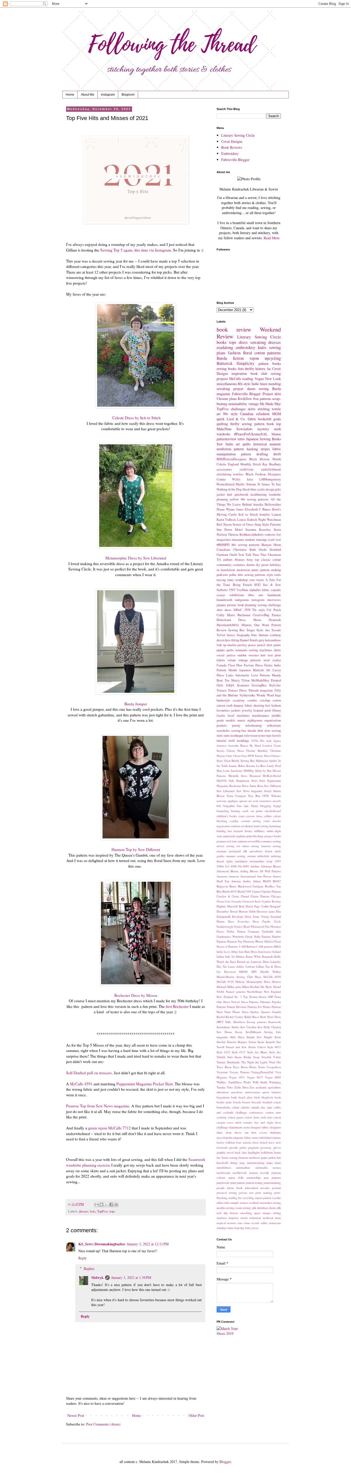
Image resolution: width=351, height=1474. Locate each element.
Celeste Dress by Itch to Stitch (136, 417)
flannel (244, 640)
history (260, 368)
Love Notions (260, 675)
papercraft (229, 836)
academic (261, 1087)
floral (247, 353)
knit (229, 494)
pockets (222, 725)
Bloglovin (128, 94)
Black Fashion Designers (263, 474)
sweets (244, 1218)
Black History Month (265, 459)
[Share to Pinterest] (116, 1204)
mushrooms (223, 1173)
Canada (221, 665)
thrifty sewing (241, 423)
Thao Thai (259, 555)
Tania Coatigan (236, 796)
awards (277, 801)
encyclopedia (224, 1137)
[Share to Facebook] (111, 1204)
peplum (240, 836)
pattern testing (254, 1183)
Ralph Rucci (251, 1017)
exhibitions (236, 595)
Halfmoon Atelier (266, 761)
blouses (240, 559)
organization (272, 720)
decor (220, 640)
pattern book (264, 423)
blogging (265, 806)
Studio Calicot (257, 1047)
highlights (254, 1152)
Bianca (244, 745)
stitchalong (224, 474)
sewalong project (230, 388)
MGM (276, 413)
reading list (235, 1198)
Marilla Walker (270, 972)
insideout (254, 1157)
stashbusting (258, 494)
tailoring (276, 856)
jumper (221, 605)
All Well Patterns (270, 871)
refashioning (253, 725)
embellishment (271, 469)
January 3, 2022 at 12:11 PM (148, 1243)
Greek (249, 936)
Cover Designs (231, 141)
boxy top (253, 559)
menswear (243, 570)
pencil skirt (265, 645)
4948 (234, 866)
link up (221, 645)
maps (269, 1163)
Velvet (221, 635)
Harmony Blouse (253, 941)
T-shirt (277, 1057)
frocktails (222, 1147)
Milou (245, 987)
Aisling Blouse (249, 871)
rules (227, 1203)
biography (243, 635)
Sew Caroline (248, 1027)
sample (234, 1203)
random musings (256, 539)
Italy (227, 956)
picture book (235, 605)
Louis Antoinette (237, 675)
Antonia (236, 881)
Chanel (245, 896)
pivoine (265, 1188)
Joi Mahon (238, 956)
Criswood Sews (251, 901)
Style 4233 (223, 1052)
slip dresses (231, 1213)
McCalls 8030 (272, 977)
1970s (254, 741)
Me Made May (270, 403)
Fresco (220, 931)
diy (258, 565)
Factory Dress (253, 665)
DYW (251, 756)
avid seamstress (262, 801)
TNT (232, 590)
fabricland (266, 1137)
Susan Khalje (243, 1057)
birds (257, 1097)
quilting (222, 423)
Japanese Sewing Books (263, 438)
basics (231, 635)
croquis (221, 1122)
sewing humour (261, 846)
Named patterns (235, 992)
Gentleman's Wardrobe (230, 936)
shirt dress (224, 610)
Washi (247, 1082)
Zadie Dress (241, 1087)
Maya (258, 977)
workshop (241, 580)
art (250, 801)
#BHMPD (223, 545)
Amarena (222, 876)
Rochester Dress (239, 786)
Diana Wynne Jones (230, 509)
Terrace (222, 690)
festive (220, 1142)
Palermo (254, 1002)
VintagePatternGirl (262, 1072)
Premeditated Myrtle (231, 484)
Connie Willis (229, 479)
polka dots (236, 575)
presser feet (246, 1193)
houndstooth (224, 600)
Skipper (242, 1042)
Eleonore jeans (266, 911)
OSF (270, 997)
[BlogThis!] (101, 1204)
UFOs (265, 796)
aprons (243, 801)
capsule (276, 590)
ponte (277, 645)
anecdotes (237, 1092)
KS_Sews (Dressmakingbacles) (101, 1244)
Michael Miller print (229, 987)
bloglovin (267, 1097)
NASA (220, 992)
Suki (230, 1057)
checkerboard (273, 811)
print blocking (255, 836)
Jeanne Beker (237, 766)
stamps (267, 1213)
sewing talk (249, 1208)
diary (220, 1132)
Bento (232, 886)
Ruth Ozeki (258, 549)
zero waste (256, 580)
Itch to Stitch (247, 514)
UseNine (242, 590)
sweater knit (257, 655)
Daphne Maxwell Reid (230, 906)
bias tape (243, 806)
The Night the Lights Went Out (261, 1062)
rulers (220, 1203)
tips (268, 735)
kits (279, 1157)
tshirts (221, 660)
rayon (254, 358)
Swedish (266, 1057)
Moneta (247, 625)
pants (255, 570)
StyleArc (275, 685)
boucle (237, 1102)
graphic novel (225, 1152)
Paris (262, 781)
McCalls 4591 (81, 1083)
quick (221, 418)
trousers (231, 1223)
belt (219, 806)
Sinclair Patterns (226, 1042)
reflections (274, 725)
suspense (233, 1218)
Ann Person (264, 876)
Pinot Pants (224, 1012)
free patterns (262, 398)
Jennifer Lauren (270, 514)
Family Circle (271, 921)
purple (221, 650)
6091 (246, 866)
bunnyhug (223, 811)
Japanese (245, 670)
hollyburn (267, 1152)
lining (233, 1163)
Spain (260, 1042)
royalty (276, 1198)
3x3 (227, 866)
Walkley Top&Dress (229, 1082)
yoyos (254, 1228)
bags (278, 695)
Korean (250, 766)
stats (220, 735)
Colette (221, 464)
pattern (241, 1183)
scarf (271, 539)
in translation (226, 570)
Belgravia (222, 886)
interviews (274, 600)
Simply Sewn (272, 1037)
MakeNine (224, 428)
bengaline (229, 806)
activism (221, 801)
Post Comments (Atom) (103, 1424)
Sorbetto (222, 590)
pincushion (251, 1188)
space (257, 1213)
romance (267, 841)
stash (277, 428)
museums (238, 539)
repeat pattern (263, 1198)
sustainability (237, 403)
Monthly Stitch (250, 464)
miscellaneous (227, 383)
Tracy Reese (224, 1067)
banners (276, 1092)
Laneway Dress (260, 962)
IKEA (277, 946)
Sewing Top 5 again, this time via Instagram (135, 250)
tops (112, 1211)
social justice (226, 655)
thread (220, 861)
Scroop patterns (256, 1022)
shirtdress (262, 1208)
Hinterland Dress (231, 620)
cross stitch (234, 1122)
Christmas (240, 549)
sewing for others (237, 846)
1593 (278, 861)
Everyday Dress (248, 921)
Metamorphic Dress (258, 982)
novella (264, 1173)
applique (233, 801)
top (278, 423)
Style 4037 (274, 1047)
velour (231, 660)
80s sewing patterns (246, 545)
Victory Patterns (239, 1072)
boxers (246, 1102)
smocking (246, 1213)
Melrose (240, 982)
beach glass (245, 1097)
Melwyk (97, 1277)
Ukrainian (274, 555)
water (230, 1228)
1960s (220, 866)
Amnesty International (242, 876)
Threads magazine (260, 690)
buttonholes (223, 1107)
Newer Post (75, 1415)
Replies (89, 1268)
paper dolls (236, 1177)
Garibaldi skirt (271, 931)
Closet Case (240, 756)
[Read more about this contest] (231, 1333)
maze (278, 1163)
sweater (251, 856)
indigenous (242, 600)
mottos (277, 1167)
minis (270, 831)
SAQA (230, 685)
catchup (265, 700)
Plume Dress (240, 1012)
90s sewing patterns (255, 499)
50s (240, 866)
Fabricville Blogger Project (252, 393)
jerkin (272, 1157)
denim (250, 565)
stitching (263, 408)
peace (252, 645)
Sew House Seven (229, 1032)
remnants (241, 650)
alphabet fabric (259, 590)
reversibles (254, 841)
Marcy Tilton (240, 680)
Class (231, 665)
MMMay (249, 771)
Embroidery (230, 153)
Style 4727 (238, 1052)
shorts (272, 1208)
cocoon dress (254, 816)
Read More (272, 237)
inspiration (239, 373)
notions (253, 1173)
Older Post (196, 1415)
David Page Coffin (257, 906)
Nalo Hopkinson (239, 781)
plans (233, 398)
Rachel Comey (234, 1017)
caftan (235, 1107)
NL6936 (222, 781)
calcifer (245, 1107)
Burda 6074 (230, 891)
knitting (221, 831)
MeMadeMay (260, 680)
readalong (225, 347)
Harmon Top (235, 941)
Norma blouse (258, 997)
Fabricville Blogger (235, 159)
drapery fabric (243, 705)
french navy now (270, 1142)
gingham (253, 1147)
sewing (264, 388)
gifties (243, 1147)
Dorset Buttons (239, 911)
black (246, 489)
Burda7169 (244, 891)
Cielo (229, 756)
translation (241, 861)
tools (277, 575)
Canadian (246, 413)
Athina (257, 881)
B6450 (267, 881)
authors (228, 559)
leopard (238, 831)
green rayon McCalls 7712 (109, 1127)
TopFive (102, 1211)
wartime (221, 1228)
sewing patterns (254, 575)
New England (272, 992)
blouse (276, 434)
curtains (247, 1122)
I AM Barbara (247, 946)
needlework (240, 1173)
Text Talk (244, 555)
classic (266, 559)
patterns (274, 353)
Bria (219, 891)
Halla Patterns (262, 936)
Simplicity (245, 363)
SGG (257, 585)
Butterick (225, 363)
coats (241, 816)
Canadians (223, 549)
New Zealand (225, 997)
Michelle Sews (237, 776)
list (278, 534)
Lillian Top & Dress (268, 966)
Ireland (276, 952)
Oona (277, 997)
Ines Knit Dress (248, 952)
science (244, 1203)
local (231, 715)
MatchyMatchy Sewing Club (235, 977)
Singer (250, 630)
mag (242, 1163)
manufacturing (255, 1163)
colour (277, 559)
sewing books (226, 368)
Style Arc (263, 630)
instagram (257, 600)
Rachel (221, 1017)
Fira (267, 926)
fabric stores (251, 1137)
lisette (221, 715)
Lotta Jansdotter (232, 771)
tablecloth (263, 856)
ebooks (276, 821)
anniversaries (252, 1092)
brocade (256, 1102)
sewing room (234, 1208)
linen (263, 383)
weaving (239, 1228)
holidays (275, 565)
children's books (227, 816)
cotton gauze (235, 1117)
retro (241, 438)
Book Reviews (231, 147)
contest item (273, 1112)
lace (230, 831)
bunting (235, 811)
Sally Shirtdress (235, 1022)
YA (219, 559)
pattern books (269, 363)
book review (234, 329)
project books (272, 836)
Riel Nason (224, 524)
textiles (238, 474)
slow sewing (272, 730)
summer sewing (236, 856)
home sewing (230, 1157)
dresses (83, 1211)
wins (247, 1228)
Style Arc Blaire (257, 1052)
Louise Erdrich (247, 519)
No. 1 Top (241, 997)
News (254, 781)
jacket (221, 494)
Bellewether (273, 504)
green (265, 565)
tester (261, 735)
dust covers (259, 1132)
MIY (254, 972)
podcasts (222, 575)
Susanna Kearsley (258, 529)
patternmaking (272, 1183)
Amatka (258, 504)
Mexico (276, 982)
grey (261, 640)
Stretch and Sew (236, 1047)
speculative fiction (261, 851)
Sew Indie (225, 444)
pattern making (270, 570)
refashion (263, 413)
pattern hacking (246, 448)
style (270, 575)
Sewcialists (244, 428)
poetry (236, 725)
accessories (224, 469)
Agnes (277, 741)
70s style (258, 610)
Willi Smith (260, 1082)
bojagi (277, 806)
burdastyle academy (231, 700)
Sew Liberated (226, 791)
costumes (239, 565)
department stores (239, 1127)
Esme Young (261, 916)
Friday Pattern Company (243, 931)
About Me (87, 94)
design (270, 489)
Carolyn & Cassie (228, 896)
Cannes (256, 891)
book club (259, 373)
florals (254, 640)
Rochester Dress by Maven (135, 995)
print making (263, 1193)
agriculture (274, 1087)
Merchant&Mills (228, 625)
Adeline (255, 866)
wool (266, 660)
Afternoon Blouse (227, 871)
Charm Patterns (260, 896)
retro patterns (239, 841)
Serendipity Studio (228, 1027)
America (222, 745)
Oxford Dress (239, 1002)
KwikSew (245, 398)
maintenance (260, 715)
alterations (223, 1092)
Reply (82, 1258)
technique (236, 735)
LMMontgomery (270, 479)
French (247, 585)
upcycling (273, 358)
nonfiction (224, 448)
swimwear (255, 1218)
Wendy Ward (265, 695)
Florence (276, 926)
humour (243, 1157)
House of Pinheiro (227, 946)
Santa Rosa (256, 786)
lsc (269, 368)
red (229, 841)
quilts (230, 650)
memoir (275, 444)
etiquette (238, 1137)
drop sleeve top (237, 1132)
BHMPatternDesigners (231, 459)
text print (274, 655)
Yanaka (221, 1087)
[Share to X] (106, 1204)
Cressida (236, 901)
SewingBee (259, 685)
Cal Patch (274, 610)
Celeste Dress (235, 751)
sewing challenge (269, 605)
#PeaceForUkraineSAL (251, 434)
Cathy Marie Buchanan (233, 615)
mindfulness (224, 1167)
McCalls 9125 (225, 982)
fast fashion (273, 705)
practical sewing (227, 1193)
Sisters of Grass (243, 524)
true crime (244, 1223)
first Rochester (177, 1006)
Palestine (265, 1002)
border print (224, 1102)
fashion (234, 353)
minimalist (261, 1167)
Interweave (264, 952)
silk (245, 851)
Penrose (276, 1007)
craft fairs (266, 1117)
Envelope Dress (241, 916)
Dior (239, 665)
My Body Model (271, 987)
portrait (276, 1188)
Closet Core (223, 901)
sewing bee (238, 730)
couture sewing (251, 821)
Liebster (250, 966)
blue (254, 635)
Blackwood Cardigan (251, 886)
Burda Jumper (135, 703)
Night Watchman (269, 519)
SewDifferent (253, 1032)
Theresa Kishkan (239, 534)
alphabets (257, 534)
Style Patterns (271, 524)
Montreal (255, 776)
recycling (248, 1198)
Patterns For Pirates (259, 1007)
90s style (230, 413)
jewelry (247, 710)
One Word (261, 625)
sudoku (241, 655)
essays (221, 595)
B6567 (277, 881)
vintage (253, 403)
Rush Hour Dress (270, 1017)
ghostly (233, 1147)
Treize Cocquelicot (269, 1067)
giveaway (266, 1147)
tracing (221, 580)
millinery (259, 831)
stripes (265, 448)
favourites (223, 710)
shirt (260, 730)
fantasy (276, 1137)
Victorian (222, 1072)
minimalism (243, 1167)
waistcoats (275, 1223)
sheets (251, 388)
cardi (245, 811)
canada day (258, 1107)
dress (243, 342)
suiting (277, 1213)
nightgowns (254, 720)
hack (238, 1152)
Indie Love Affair (227, 952)
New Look (273, 378)
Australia (233, 745)
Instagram (108, 94)
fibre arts (255, 595)
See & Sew (272, 585)
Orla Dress (223, 1002)
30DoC (237, 610)
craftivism (246, 469)
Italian (220, 956)
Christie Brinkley (257, 751)
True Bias (254, 796)
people (221, 1188)
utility (264, 1223)
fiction (238, 358)
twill (231, 740)
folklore (230, 1142)
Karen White (253, 956)
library (276, 710)
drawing (259, 705)
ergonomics (223, 826)
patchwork (241, 494)
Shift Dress (237, 1037)
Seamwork (274, 1022)
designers (275, 1127)
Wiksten (276, 796)
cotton (259, 353)
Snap (258, 524)
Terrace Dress (237, 690)
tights (229, 861)
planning (250, 605)
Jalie (250, 479)
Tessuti (276, 630)
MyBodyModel (272, 776)
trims (278, 1218)
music (241, 720)
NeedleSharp (254, 992)
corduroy (275, 635)
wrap (269, 861)
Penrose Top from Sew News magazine (97, 1105)
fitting (235, 640)
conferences (256, 1112)
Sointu (252, 1042)
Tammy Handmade (228, 1062)
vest (278, 539)
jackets (236, 710)
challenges (238, 408)
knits (262, 347)
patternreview (226, 438)
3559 (247, 610)
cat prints (257, 811)
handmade (274, 595)
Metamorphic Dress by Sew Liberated (135, 557)
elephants (275, 1132)
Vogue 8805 (273, 1077)
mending (274, 383)
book (278, 1097)
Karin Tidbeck (226, 519)
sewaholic (223, 730)
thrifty (249, 368)
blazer (254, 806)
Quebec (254, 1012)
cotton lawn (252, 1117)
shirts (277, 650)
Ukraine (222, 398)
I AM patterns (264, 946)
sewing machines (260, 650)
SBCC (220, 1022)
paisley (242, 645)
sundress (222, 1218)
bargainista (223, 1097)
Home (70, 94)
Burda (222, 358)
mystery (263, 428)
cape (269, 1107)
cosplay (234, 821)
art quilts (243, 444)
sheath (251, 730)
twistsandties (257, 861)
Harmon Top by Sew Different (136, 849)
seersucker (266, 1203)
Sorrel (267, 791)
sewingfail (235, 851)
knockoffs (222, 1163)
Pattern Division (236, 1007)
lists (93, 1211)
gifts (278, 489)
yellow (234, 499)
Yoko (230, 1087)
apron (265, 1092)
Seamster (243, 685)
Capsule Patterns (271, 891)
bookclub (264, 418)
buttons (263, 635)
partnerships (254, 1177)
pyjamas (221, 841)
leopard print (262, 710)
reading (247, 378)
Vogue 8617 (255, 1077)
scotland (254, 1203)
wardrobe (223, 434)
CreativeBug (261, 615)
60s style (266, 741)
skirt (277, 393)
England (233, 464)
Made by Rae (263, 771)
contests (270, 534)
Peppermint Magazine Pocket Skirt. (145, 1083)
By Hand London (261, 745)
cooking (221, 1117)
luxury (249, 831)
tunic (230, 580)
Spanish (270, 1042)
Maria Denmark (267, 620)
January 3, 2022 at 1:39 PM (131, 1277)
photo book (235, 1188)
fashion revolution (242, 826)
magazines (224, 539)
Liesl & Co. (236, 418)
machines (243, 715)
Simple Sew (254, 1037)
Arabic (247, 881)
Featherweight (225, 926)
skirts (251, 408)
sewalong (258, 342)
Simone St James (258, 484)
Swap (256, 1057)
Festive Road (242, 926)
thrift (277, 454)
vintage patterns (249, 660)
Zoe (252, 1087)
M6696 (243, 972)
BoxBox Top (273, 886)
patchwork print (226, 1183)
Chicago (276, 896)
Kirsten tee (243, 962)
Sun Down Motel (230, 529)
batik (234, 1097)
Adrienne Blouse (271, 866)
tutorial (221, 740)
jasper (264, 1157)
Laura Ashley (236, 966)
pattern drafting (254, 454)
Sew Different (272, 786)
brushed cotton (272, 1102)
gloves (277, 1147)
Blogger (225, 1461)
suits (227, 735)
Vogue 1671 (237, 1077)
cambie (252, 700)
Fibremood (257, 926)
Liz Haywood (226, 972)
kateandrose (273, 640)
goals (277, 418)
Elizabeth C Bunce (258, 509)
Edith (252, 911)
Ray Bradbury (271, 464)
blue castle (258, 489)
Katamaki (267, 956)
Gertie (268, 665)
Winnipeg (275, 1082)
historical (260, 444)
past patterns (272, 1177)
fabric (252, 418)
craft (229, 705)
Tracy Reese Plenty (244, 1067)
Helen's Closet (272, 941)
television (250, 735)
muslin (231, 645)
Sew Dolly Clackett (269, 1027)
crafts (266, 821)
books (222, 342)
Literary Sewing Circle (238, 135)
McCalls (235, 378)
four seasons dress (247, 1142)
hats (244, 1152)
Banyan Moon (271, 545)
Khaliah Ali (261, 670)
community (224, 565)
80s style (244, 383)
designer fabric (260, 1127)
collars (268, 816)
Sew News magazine (249, 791)
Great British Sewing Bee (239, 761)
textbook (268, 1218)
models (230, 720)
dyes (227, 640)
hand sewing (261, 826)
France (276, 615)
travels (276, 735)
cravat (277, 1117)
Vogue (259, 378)
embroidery (245, 347)
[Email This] (96, 1204)
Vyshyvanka (247, 695)
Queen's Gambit (271, 1012)
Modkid (255, 987)
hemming (275, 826)
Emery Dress (262, 756)
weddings (243, 740)
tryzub (255, 1223)
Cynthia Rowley (271, 901)
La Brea (261, 766)
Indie (255, 383)
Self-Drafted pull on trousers (89, 1072)
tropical (221, 1223)
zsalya (276, 660)
